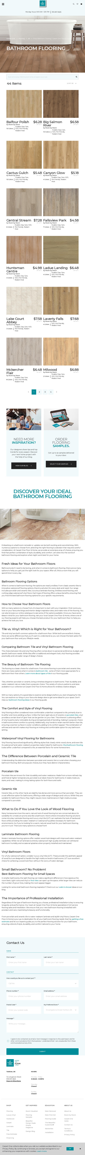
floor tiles (34, 881)
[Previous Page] (28, 392)
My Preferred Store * (51, 1004)
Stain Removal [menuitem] (50, 1111)
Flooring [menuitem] (9, 1111)
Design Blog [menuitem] (30, 1131)
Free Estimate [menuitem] (11, 1134)
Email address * (49, 991)
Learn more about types (35, 673)
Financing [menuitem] (10, 1138)
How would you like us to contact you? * (20, 978)
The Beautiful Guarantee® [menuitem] (50, 1124)
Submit (42, 1051)
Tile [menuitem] (7, 1130)
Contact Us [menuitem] (68, 1125)
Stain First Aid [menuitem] (50, 1115)
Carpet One (10, 39)
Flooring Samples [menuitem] (29, 1116)
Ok (70, 1149)
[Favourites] (77, 4)
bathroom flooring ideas (19, 700)
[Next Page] (56, 392)
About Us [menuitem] (67, 1111)
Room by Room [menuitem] (70, 1115)
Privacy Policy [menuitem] (69, 1135)
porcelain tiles (72, 715)
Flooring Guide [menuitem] (50, 1119)
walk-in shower (65, 887)
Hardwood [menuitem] (10, 1119)
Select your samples (59, 464)
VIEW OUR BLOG (21, 466)
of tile (48, 673)
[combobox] (40, 76)
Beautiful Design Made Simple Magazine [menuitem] (31, 1124)
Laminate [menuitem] (9, 1126)
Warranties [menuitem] (49, 1129)
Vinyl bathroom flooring (73, 745)
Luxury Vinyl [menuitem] (11, 1115)
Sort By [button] (70, 83)
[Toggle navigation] (3, 4)
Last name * (48, 957)
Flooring (21, 39)
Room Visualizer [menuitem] (32, 1111)
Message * (10, 1018)
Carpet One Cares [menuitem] (68, 1120)
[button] (74, 4)
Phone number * (12, 991)
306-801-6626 (56, 12)
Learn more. (42, 1151)
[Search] (77, 76)
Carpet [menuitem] (9, 1123)
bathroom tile (42, 671)
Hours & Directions (13, 1081)
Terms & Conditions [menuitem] (68, 1130)
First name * (10, 957)
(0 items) (81, 4)
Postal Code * (11, 1004)
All (29, 39)
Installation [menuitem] (49, 1132)
